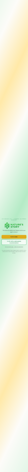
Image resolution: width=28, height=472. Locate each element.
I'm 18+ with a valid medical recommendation (14, 242)
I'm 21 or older (14, 237)
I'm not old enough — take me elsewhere (14, 246)
